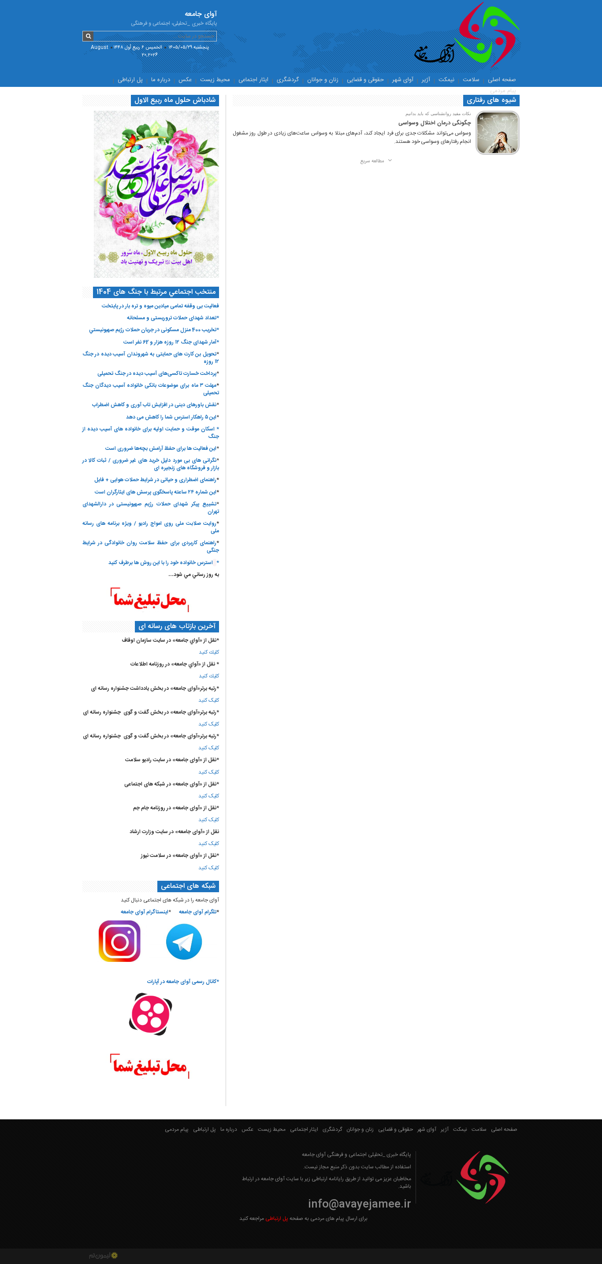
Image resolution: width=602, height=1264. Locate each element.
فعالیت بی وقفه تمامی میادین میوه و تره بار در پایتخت (160, 306)
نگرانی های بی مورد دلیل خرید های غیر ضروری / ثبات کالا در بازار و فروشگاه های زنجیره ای (150, 464)
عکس (185, 80)
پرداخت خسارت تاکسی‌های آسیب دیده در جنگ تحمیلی (156, 373)
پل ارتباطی (130, 80)
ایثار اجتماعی (253, 80)
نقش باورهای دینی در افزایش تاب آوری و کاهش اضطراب (154, 404)
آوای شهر (402, 80)
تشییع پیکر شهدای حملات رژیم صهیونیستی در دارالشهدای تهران (150, 508)
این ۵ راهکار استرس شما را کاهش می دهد (171, 417)
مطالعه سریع (373, 161)
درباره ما (160, 80)
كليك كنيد (209, 652)
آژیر (426, 80)
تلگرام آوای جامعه (197, 912)
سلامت (471, 80)
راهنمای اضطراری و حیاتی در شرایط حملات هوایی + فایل (155, 479)
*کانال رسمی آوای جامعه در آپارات (183, 981)
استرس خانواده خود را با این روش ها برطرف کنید (160, 562)
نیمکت (446, 80)
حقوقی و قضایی (365, 80)
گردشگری (288, 80)
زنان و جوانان (322, 80)
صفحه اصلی (502, 80)
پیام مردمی (503, 91)
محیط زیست (215, 80)
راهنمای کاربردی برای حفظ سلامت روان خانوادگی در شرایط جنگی (150, 547)
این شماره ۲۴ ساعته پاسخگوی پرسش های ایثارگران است (155, 492)
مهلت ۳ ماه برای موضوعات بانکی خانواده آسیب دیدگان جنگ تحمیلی (150, 389)
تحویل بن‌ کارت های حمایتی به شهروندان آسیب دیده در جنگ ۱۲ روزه (150, 358)
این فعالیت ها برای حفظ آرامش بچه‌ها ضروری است (160, 448)
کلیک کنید (208, 700)
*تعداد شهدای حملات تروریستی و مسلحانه (173, 318)
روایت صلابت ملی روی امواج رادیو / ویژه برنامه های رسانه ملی (150, 527)
